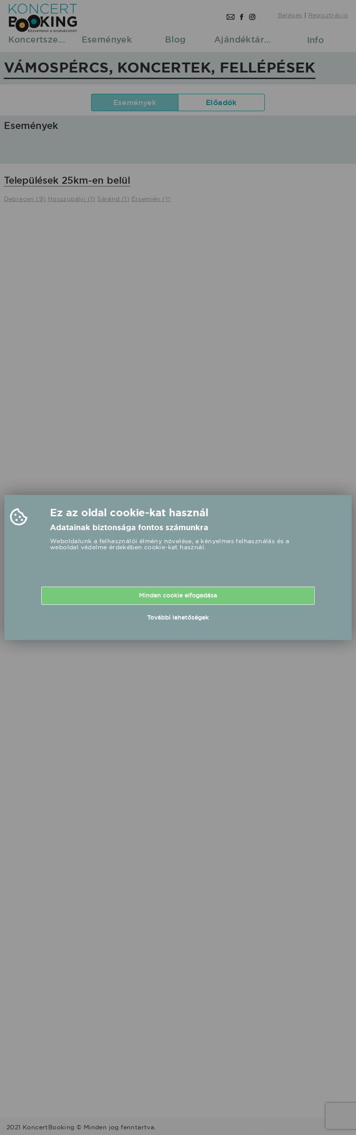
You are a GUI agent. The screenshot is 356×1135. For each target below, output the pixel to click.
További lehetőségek (178, 617)
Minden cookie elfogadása (178, 595)
